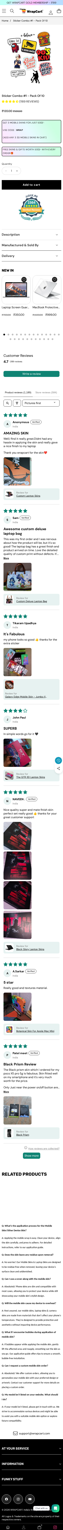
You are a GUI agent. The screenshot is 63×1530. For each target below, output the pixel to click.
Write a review (31, 374)
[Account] (23, 1527)
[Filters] (17, 403)
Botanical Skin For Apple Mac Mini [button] (35, 1031)
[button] (58, 776)
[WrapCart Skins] (31, 11)
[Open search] (8, 403)
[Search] (12, 11)
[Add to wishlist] (24, 279)
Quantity (7, 163)
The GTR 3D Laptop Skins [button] (30, 777)
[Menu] (4, 11)
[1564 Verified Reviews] (31, 221)
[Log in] (51, 13)
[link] (55, 1527)
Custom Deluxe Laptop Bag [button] (31, 601)
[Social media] (58, 768)
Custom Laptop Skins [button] (28, 495)
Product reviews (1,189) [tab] (18, 392)
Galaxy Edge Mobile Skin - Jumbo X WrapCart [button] (25, 696)
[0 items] (59, 11)
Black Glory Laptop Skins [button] (30, 949)
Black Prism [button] (22, 1134)
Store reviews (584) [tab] (46, 392)
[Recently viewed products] (58, 760)
